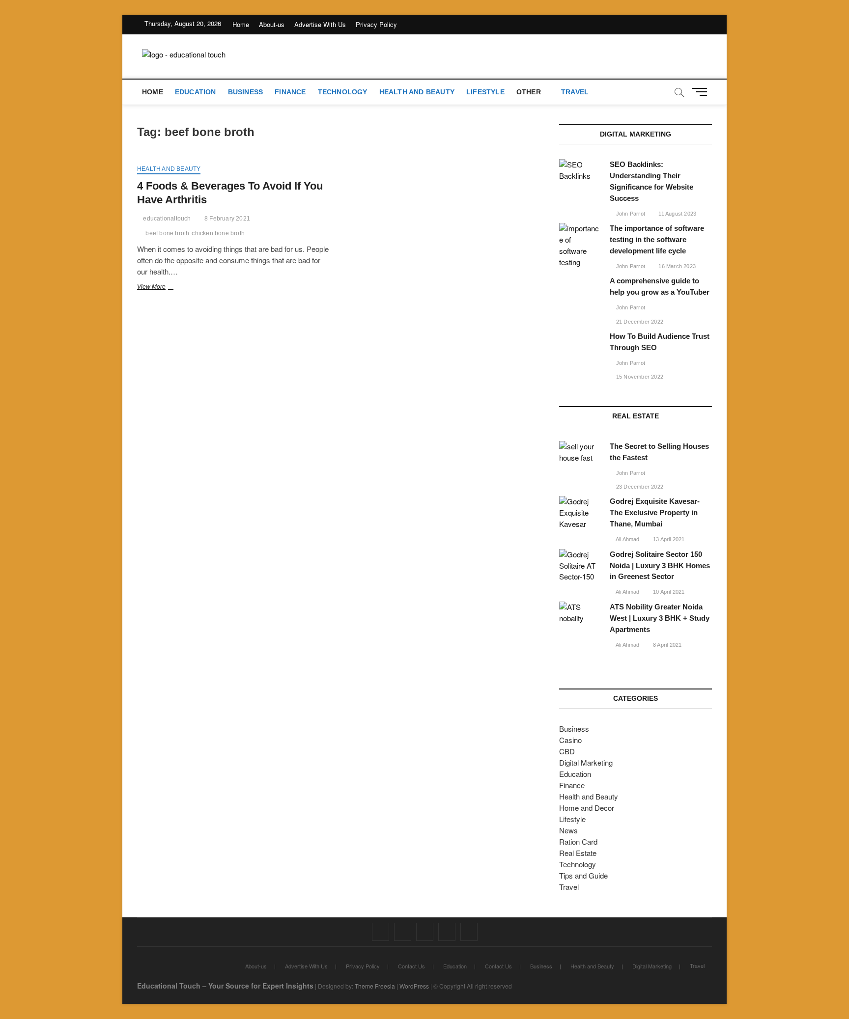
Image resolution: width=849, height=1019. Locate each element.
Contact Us (411, 966)
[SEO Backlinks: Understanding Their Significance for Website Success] (579, 170)
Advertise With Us (320, 24)
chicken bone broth (218, 233)
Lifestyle (485, 92)
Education (195, 92)
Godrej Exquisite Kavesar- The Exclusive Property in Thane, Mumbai (655, 512)
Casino (570, 740)
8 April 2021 (666, 645)
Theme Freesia (375, 986)
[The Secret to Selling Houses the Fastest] (579, 452)
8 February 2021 (226, 218)
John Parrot (630, 214)
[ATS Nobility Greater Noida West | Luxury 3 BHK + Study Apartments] (579, 613)
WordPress (414, 986)
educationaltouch (166, 218)
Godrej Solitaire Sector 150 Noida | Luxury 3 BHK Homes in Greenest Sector (660, 565)
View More (165, 288)
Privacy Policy (376, 24)
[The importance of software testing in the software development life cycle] (579, 245)
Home (240, 24)
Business (245, 92)
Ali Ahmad (627, 539)
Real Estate (577, 853)
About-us (271, 24)
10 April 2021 (668, 592)
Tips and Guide (583, 875)
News (568, 830)
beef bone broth (167, 233)
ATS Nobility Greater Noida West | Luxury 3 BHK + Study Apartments (659, 618)
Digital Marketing (586, 762)
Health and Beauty (416, 92)
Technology (343, 92)
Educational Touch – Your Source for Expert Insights (225, 986)
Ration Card (578, 841)
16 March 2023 (676, 266)
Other (528, 92)
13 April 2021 (668, 539)
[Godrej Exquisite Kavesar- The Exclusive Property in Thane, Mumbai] (579, 513)
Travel (575, 92)
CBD (567, 751)
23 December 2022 (639, 487)
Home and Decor (586, 807)
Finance (290, 92)
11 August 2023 (676, 214)
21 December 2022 (639, 322)
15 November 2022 (639, 377)
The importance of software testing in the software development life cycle (657, 239)
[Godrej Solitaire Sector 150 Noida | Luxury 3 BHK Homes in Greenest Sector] (579, 566)
